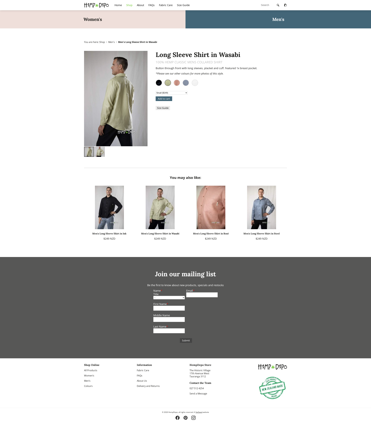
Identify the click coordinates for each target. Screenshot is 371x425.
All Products (90, 370)
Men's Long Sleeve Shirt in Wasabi (160, 233)
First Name (160, 304)
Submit (186, 340)
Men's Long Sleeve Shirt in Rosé (211, 233)
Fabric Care (166, 5)
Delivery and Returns (148, 386)
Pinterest (185, 418)
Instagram (193, 418)
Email (189, 290)
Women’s (89, 375)
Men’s (87, 380)
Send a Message (198, 393)
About (140, 5)
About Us (142, 380)
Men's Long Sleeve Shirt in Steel (261, 233)
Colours (88, 386)
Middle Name (161, 315)
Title (156, 294)
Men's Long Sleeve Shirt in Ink (109, 233)
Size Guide (183, 5)
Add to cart (164, 98)
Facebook (177, 418)
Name (157, 290)
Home (118, 5)
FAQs (151, 5)
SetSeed (199, 412)
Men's (278, 19)
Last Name (159, 326)
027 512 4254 (197, 388)
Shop (102, 42)
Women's (92, 19)
